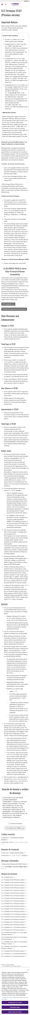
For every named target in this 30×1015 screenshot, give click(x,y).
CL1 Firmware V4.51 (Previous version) (13, 909)
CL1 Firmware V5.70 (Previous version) (13, 890)
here (13, 263)
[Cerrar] (28, 970)
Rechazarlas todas (15, 1007)
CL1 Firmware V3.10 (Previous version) (13, 930)
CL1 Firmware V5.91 (7, 877)
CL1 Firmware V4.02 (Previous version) (13, 919)
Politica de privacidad (18, 997)
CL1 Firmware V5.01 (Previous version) (13, 903)
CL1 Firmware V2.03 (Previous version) (13, 951)
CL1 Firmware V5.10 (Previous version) (13, 901)
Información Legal (7, 997)
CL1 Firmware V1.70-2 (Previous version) (13, 954)
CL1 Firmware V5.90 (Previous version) (13, 880)
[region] (15, 991)
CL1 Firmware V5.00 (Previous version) (13, 906)
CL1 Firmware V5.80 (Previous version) (13, 888)
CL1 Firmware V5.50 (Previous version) (13, 898)
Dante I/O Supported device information (15, 309)
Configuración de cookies (15, 1002)
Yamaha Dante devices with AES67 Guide (13, 864)
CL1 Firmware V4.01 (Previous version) (13, 922)
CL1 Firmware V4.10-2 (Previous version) (13, 914)
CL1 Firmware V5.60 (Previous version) (13, 893)
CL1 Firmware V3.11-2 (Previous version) (13, 927)
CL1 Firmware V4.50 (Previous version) (13, 911)
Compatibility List (9, 304)
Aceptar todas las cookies (15, 1012)
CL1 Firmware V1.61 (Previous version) (13, 956)
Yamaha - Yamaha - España (7, 964)
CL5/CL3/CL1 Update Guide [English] (12, 853)
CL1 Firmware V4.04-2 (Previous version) (13, 917)
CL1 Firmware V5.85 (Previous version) (13, 882)
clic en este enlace (21, 995)
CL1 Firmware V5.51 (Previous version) (13, 896)
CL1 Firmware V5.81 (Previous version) (13, 885)
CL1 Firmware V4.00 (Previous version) (13, 925)
